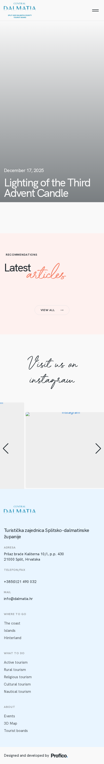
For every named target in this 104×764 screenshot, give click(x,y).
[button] (5, 448)
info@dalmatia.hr (18, 598)
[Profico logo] (59, 755)
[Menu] (95, 10)
